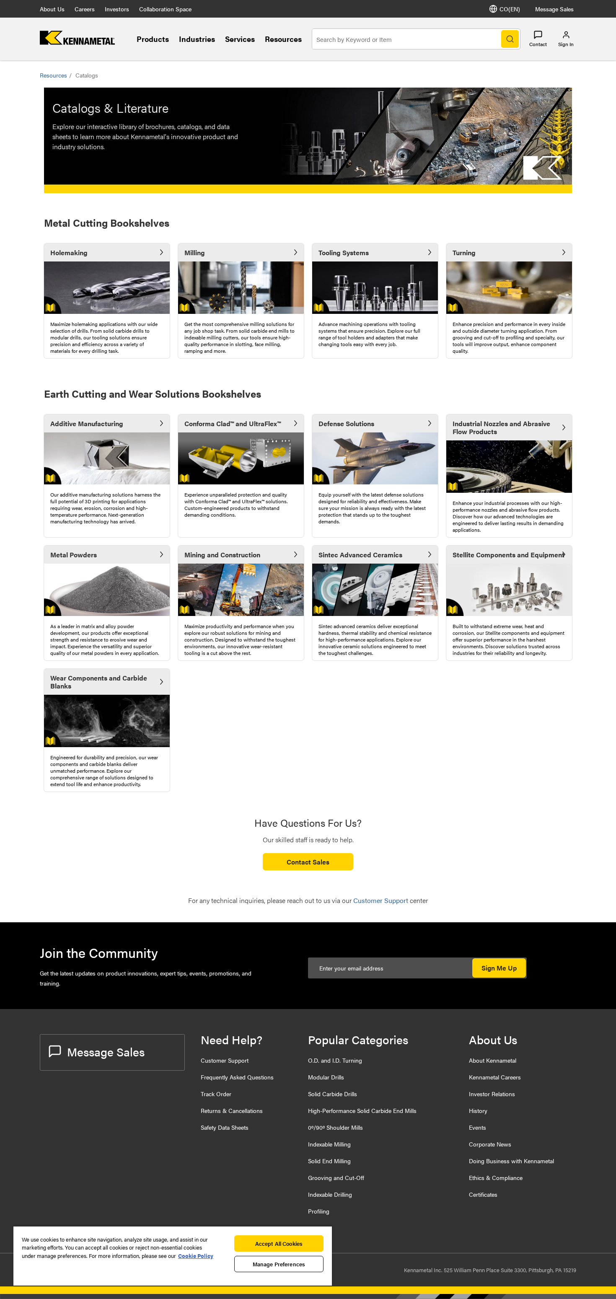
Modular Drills (326, 1077)
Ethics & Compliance (496, 1177)
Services (240, 39)
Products (153, 39)
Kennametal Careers (495, 1077)
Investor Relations (492, 1093)
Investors (117, 9)
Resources (283, 39)
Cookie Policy (195, 1256)
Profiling (318, 1211)
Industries (197, 39)
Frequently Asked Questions (237, 1077)
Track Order (216, 1093)
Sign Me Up (499, 968)
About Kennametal (492, 1060)
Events (477, 1127)
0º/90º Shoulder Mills (335, 1127)
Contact (538, 44)
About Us (52, 9)
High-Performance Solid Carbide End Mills (362, 1110)
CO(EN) (510, 9)
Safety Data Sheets (224, 1127)
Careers (85, 9)
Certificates (483, 1194)
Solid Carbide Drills (332, 1093)
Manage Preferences (279, 1264)
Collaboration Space (165, 9)
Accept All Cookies (279, 1243)
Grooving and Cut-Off (336, 1177)
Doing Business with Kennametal (511, 1161)
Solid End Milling (329, 1161)
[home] (77, 42)
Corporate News (490, 1144)
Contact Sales (308, 862)
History (478, 1110)
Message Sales (554, 9)
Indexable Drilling (330, 1194)
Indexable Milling (329, 1144)
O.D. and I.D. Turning (335, 1060)
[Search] (510, 39)
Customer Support (224, 1060)
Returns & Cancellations (232, 1110)
